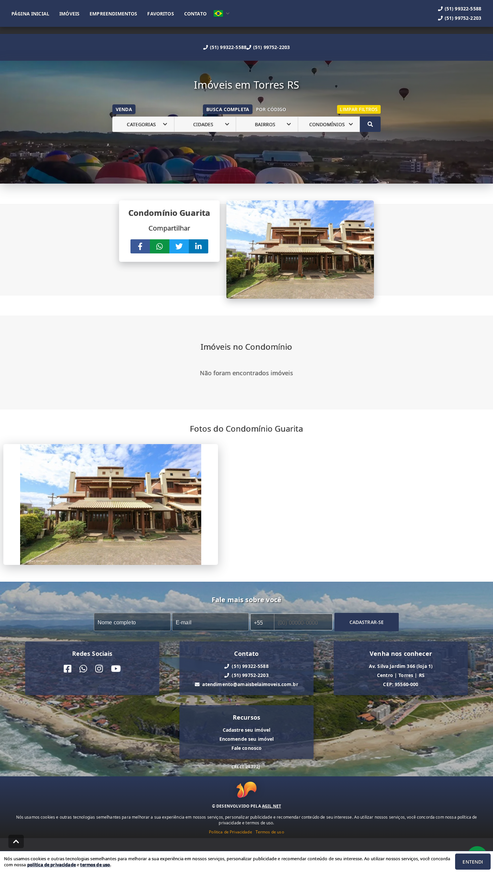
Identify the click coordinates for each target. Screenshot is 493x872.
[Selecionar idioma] (221, 13)
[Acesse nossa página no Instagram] (99, 668)
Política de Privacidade (230, 832)
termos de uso (95, 865)
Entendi (472, 862)
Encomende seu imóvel (246, 739)
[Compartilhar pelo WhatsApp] (159, 246)
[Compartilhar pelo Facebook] (140, 246)
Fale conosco (246, 748)
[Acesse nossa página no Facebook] (67, 668)
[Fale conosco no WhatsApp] (83, 668)
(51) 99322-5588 (228, 47)
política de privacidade (51, 865)
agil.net (271, 806)
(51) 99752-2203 (271, 47)
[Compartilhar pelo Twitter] (179, 246)
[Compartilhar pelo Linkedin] (198, 246)
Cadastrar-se (366, 622)
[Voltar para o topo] (16, 841)
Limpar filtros (359, 109)
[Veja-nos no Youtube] (116, 668)
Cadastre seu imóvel (247, 730)
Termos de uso (270, 832)
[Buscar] (370, 124)
